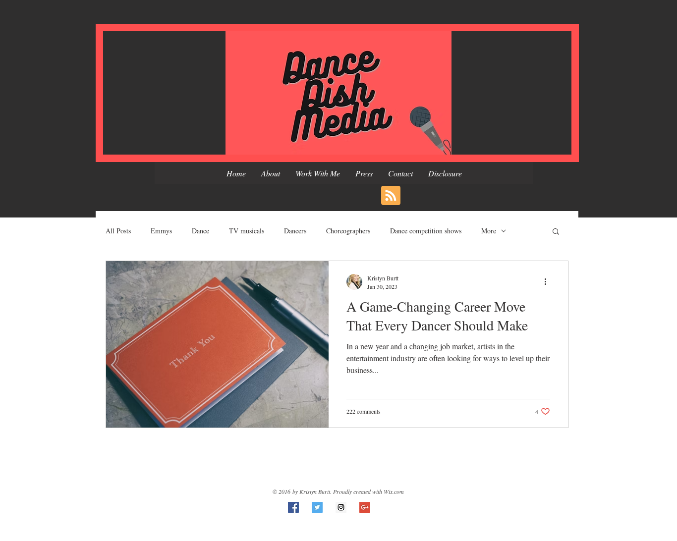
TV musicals (246, 230)
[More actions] (549, 282)
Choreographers (348, 230)
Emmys (161, 230)
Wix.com (394, 491)
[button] (556, 232)
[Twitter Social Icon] (317, 507)
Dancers (295, 230)
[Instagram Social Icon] (341, 507)
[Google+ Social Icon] (364, 507)
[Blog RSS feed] (390, 196)
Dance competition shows (425, 230)
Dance (200, 230)
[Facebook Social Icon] (293, 507)
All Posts (118, 230)
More (488, 230)
